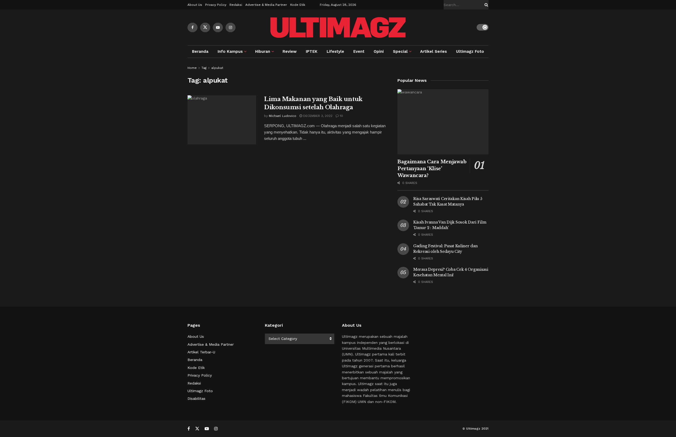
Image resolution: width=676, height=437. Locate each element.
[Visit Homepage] (338, 27)
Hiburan (262, 51)
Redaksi (235, 5)
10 (341, 116)
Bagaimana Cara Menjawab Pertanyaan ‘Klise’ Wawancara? (432, 168)
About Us (194, 5)
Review (290, 51)
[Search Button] (485, 5)
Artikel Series (433, 51)
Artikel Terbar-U (201, 352)
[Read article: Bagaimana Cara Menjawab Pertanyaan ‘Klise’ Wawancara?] (443, 121)
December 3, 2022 (317, 116)
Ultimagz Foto (470, 51)
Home (192, 68)
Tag (203, 68)
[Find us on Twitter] (205, 27)
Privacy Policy (215, 5)
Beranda (200, 51)
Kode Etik (297, 5)
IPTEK (311, 51)
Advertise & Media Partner (266, 5)
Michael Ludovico (282, 116)
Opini (379, 51)
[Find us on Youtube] (218, 27)
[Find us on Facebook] (192, 27)
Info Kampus (230, 51)
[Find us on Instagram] (231, 27)
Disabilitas (196, 398)
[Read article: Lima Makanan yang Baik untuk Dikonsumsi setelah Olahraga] (221, 119)
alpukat (217, 68)
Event (358, 51)
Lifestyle (335, 51)
